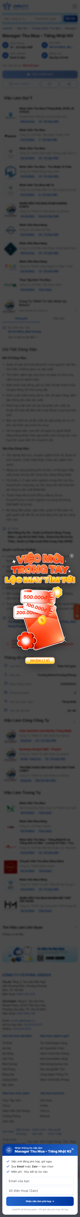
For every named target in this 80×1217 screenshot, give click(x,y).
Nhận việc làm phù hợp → (40, 1201)
